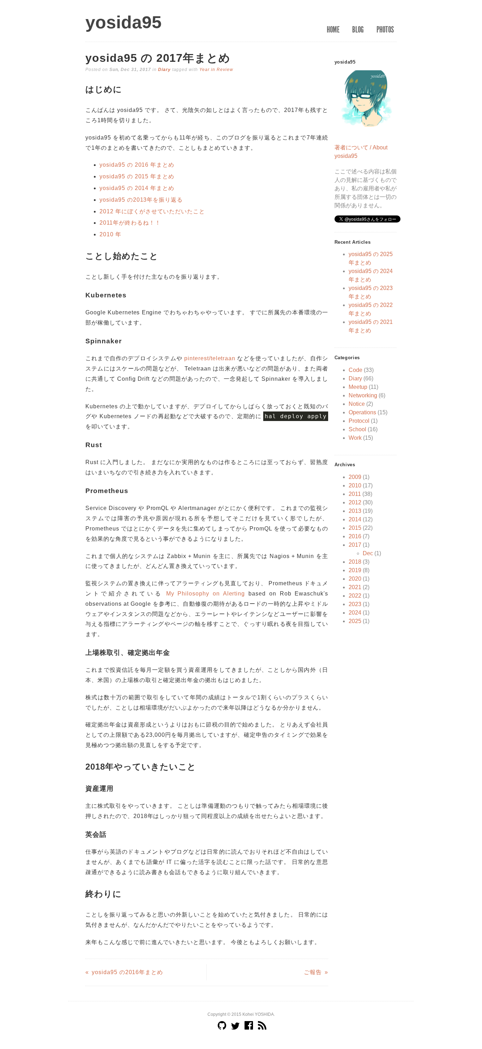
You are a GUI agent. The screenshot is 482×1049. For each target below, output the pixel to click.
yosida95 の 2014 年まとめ (137, 188)
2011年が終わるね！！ (130, 223)
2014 (355, 519)
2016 (355, 536)
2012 (355, 502)
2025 (355, 621)
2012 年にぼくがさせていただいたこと (152, 211)
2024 (355, 613)
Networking (363, 395)
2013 (355, 511)
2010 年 (110, 234)
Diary (164, 69)
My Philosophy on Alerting (205, 594)
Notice (357, 404)
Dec (368, 553)
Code (355, 370)
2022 (355, 596)
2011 (355, 494)
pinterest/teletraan (209, 358)
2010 (355, 485)
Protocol (359, 421)
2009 (355, 477)
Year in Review (216, 69)
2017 (355, 545)
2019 (355, 570)
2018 (355, 562)
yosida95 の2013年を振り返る (141, 200)
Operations (362, 412)
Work (355, 438)
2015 (355, 528)
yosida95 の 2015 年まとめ (137, 176)
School (357, 429)
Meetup (358, 387)
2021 (355, 587)
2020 (355, 579)
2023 (355, 604)
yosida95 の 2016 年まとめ (137, 165)
